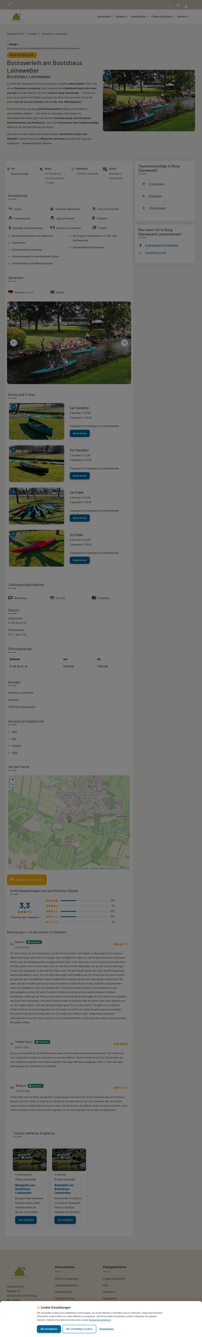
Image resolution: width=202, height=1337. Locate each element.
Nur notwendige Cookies (79, 1329)
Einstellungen (106, 1329)
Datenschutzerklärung (100, 1320)
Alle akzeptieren (48, 1329)
